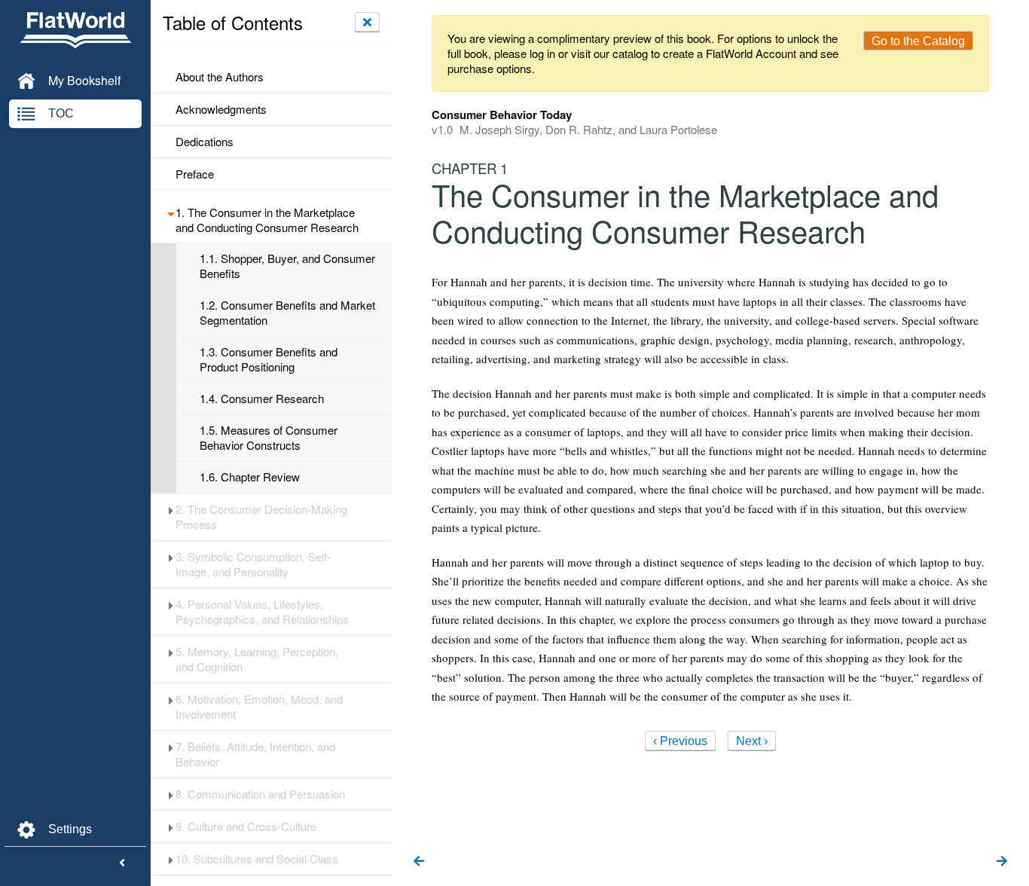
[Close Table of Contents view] (367, 22)
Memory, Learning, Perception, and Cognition (257, 659)
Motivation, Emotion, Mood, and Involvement (259, 707)
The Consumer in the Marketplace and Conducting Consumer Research (267, 220)
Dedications (205, 141)
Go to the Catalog (918, 41)
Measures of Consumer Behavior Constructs (268, 438)
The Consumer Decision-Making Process (261, 517)
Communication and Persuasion (260, 794)
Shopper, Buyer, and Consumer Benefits (287, 266)
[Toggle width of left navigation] (122, 863)
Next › (752, 741)
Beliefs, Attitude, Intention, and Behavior (255, 754)
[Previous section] (419, 862)
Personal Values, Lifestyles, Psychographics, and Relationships (262, 612)
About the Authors (220, 76)
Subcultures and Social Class (257, 858)
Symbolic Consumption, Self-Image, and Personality (253, 564)
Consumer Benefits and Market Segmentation (287, 313)
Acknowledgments (221, 109)
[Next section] (1002, 862)
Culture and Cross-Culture (246, 826)
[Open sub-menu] (171, 212)
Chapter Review (250, 476)
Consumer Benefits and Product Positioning (268, 359)
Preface (195, 174)
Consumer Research (262, 398)
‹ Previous (680, 741)
